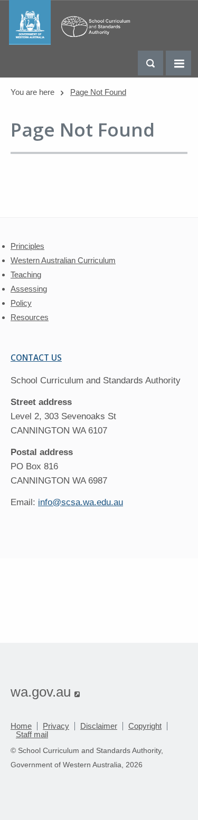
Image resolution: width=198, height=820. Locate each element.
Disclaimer (98, 726)
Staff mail (32, 734)
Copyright (145, 726)
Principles (27, 246)
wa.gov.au (45, 692)
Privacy (56, 726)
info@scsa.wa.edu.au (80, 502)
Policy (21, 302)
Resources (30, 317)
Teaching (26, 274)
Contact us (36, 357)
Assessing (29, 288)
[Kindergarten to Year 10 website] (72, 42)
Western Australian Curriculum (63, 260)
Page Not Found (98, 92)
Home (21, 726)
